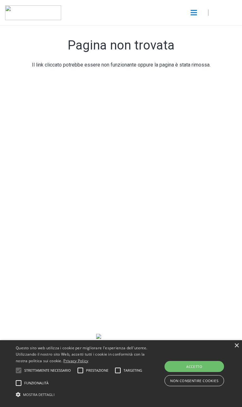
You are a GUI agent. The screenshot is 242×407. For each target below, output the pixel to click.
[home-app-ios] (121, 152)
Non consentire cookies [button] (194, 380)
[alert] (121, 373)
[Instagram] (133, 232)
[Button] (226, 12)
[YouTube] (85, 232)
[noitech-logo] (33, 12)
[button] (84, 394)
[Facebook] (109, 232)
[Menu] (194, 12)
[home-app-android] (121, 176)
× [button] (236, 345)
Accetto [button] (194, 366)
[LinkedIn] (156, 232)
